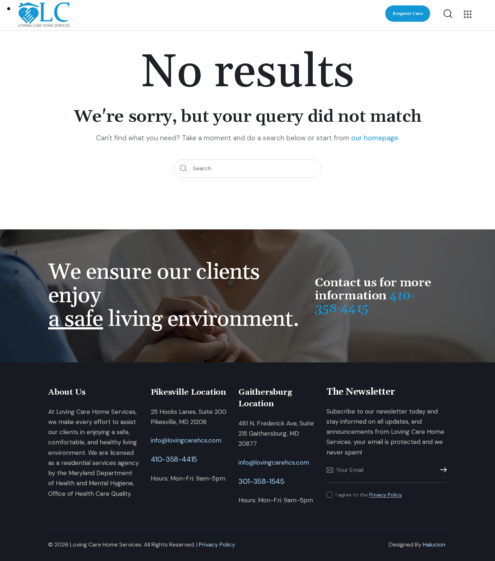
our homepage (374, 137)
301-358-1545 (261, 481)
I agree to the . (369, 494)
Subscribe (441, 470)
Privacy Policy (385, 495)
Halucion (434, 544)
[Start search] (183, 168)
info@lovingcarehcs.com (186, 440)
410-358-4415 (174, 459)
